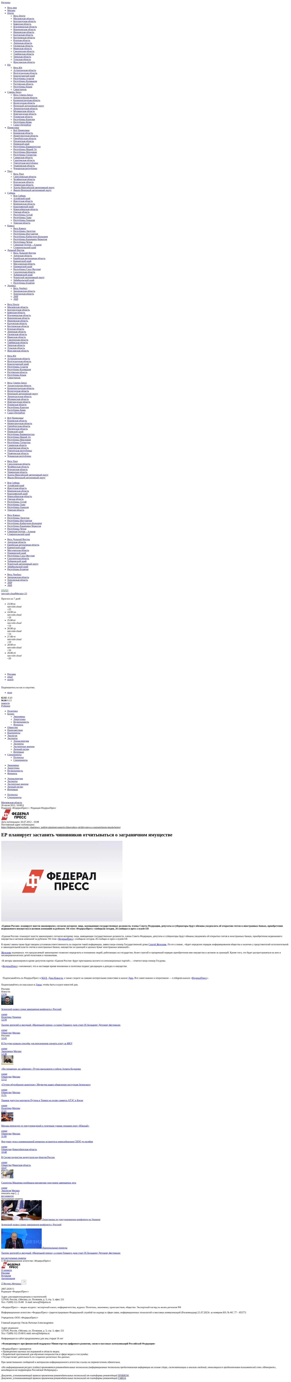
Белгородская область (24, 21)
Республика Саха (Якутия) (27, 269)
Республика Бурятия (23, 283)
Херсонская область (23, 294)
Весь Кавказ (19, 228)
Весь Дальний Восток (24, 253)
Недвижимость (21, 722)
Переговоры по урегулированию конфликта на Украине (71, 1219)
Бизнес (10, 713)
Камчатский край (22, 261)
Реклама (11, 674)
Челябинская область (24, 179)
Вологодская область (24, 103)
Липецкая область (22, 43)
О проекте (6, 1270)
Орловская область (23, 46)
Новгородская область (24, 114)
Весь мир (12, 7)
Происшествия (15, 730)
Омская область (21, 212)
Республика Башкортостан (27, 146)
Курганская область (23, 182)
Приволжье (13, 127)
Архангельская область (25, 97)
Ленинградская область (25, 108)
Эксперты (12, 738)
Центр (10, 13)
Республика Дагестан (24, 231)
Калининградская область (26, 100)
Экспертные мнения (23, 746)
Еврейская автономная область (29, 258)
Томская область (21, 223)
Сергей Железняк (157, 944)
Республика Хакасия (24, 220)
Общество (12, 727)
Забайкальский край (23, 280)
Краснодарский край (24, 75)
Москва (11, 10)
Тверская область (22, 56)
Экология (12, 735)
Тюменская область (23, 184)
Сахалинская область (24, 272)
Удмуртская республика (25, 163)
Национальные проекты (54, 1247)
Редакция (6, 1275)
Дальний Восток (15, 250)
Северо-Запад (14, 92)
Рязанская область (22, 48)
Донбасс (11, 285)
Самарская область (23, 157)
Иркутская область (23, 201)
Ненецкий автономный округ (28, 105)
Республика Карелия (24, 119)
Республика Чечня (22, 242)
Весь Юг (17, 67)
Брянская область (22, 24)
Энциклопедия (21, 741)
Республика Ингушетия (25, 234)
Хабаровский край (23, 274)
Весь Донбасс (20, 288)
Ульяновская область (24, 165)
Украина (16, 1017)
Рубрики (5, 706)
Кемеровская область (24, 204)
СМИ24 (122, 1378)
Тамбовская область (23, 54)
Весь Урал (18, 174)
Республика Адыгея (23, 78)
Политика (12, 711)
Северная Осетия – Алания (27, 244)
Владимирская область (25, 26)
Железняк (6, 952)
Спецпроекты (14, 754)
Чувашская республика (25, 168)
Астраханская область (24, 70)
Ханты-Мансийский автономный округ (34, 187)
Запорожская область (24, 291)
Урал (9, 171)
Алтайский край (21, 198)
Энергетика (19, 719)
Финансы (18, 724)
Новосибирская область (25, 209)
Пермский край (21, 144)
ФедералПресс (65, 939)
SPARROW (123, 1375)
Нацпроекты (13, 733)
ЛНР (15, 296)
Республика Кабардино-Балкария (30, 236)
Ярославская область (24, 62)
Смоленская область (23, 51)
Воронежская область (24, 29)
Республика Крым (22, 86)
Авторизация (8, 1278)
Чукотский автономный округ (29, 277)
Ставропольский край (24, 247)
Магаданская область (24, 264)
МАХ (44, 978)
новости (5, 703)
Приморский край (22, 266)
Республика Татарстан (25, 155)
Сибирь (11, 193)
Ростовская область (23, 84)
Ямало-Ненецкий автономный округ (32, 190)
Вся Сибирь (19, 195)
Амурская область (22, 255)
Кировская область (23, 133)
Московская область (23, 18)
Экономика (19, 716)
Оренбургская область (24, 138)
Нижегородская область (25, 135)
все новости (7, 1196)
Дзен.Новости (55, 978)
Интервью (18, 752)
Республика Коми (22, 122)
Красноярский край (23, 206)
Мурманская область (24, 111)
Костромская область (24, 37)
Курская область (21, 40)
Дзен (130, 978)
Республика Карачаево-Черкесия (30, 239)
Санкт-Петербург (22, 125)
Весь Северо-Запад (23, 95)
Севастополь (20, 89)
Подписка (18, 757)
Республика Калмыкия (25, 81)
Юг (9, 65)
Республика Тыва (22, 217)
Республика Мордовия (25, 152)
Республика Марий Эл (25, 149)
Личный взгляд (21, 749)
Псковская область (23, 116)
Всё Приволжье (21, 130)
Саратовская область (24, 160)
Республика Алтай (23, 214)
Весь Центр (19, 16)
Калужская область (23, 35)
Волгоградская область (25, 73)
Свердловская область (24, 176)
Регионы (5, 2)
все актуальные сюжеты (13, 1258)
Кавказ (10, 225)
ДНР (15, 299)
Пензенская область (23, 141)
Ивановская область (23, 32)
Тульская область (22, 59)
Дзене (39, 984)
